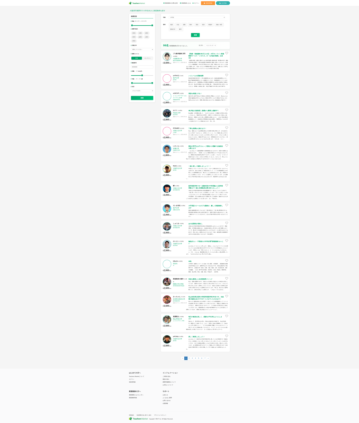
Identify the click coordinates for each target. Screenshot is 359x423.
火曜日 (140, 33)
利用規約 (131, 415)
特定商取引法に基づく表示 (144, 415)
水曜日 (146, 33)
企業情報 (165, 403)
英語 (197, 24)
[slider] (132, 25)
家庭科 (210, 24)
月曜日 (134, 33)
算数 (184, 24)
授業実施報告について (169, 382)
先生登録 (224, 3)
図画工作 (172, 29)
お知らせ (165, 395)
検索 (142, 98)
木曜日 (134, 37)
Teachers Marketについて (136, 376)
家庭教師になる (186, 3)
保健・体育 (219, 24)
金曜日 (140, 37)
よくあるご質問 (167, 397)
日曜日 (134, 41)
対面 (136, 58)
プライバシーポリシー (160, 415)
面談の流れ (166, 379)
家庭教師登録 (133, 397)
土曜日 (146, 37)
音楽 (203, 24)
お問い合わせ (167, 400)
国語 (171, 24)
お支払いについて (168, 385)
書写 (180, 29)
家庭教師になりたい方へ (136, 395)
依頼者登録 (209, 3)
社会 (178, 24)
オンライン (148, 58)
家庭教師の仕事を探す (171, 3)
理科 (190, 24)
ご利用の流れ (167, 376)
